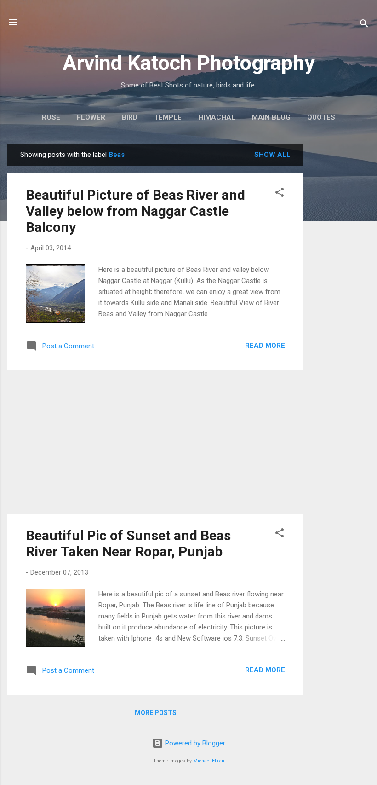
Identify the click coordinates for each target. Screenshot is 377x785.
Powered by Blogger (194, 743)
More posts (156, 712)
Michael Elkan (208, 761)
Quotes (321, 117)
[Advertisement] (340, 282)
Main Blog (271, 117)
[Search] (364, 25)
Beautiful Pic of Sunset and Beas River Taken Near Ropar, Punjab (128, 543)
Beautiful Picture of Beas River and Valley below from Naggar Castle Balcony (135, 211)
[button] (279, 194)
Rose (51, 117)
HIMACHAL (216, 117)
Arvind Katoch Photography (189, 63)
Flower (91, 117)
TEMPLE (168, 117)
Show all (272, 154)
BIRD (129, 117)
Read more (265, 345)
